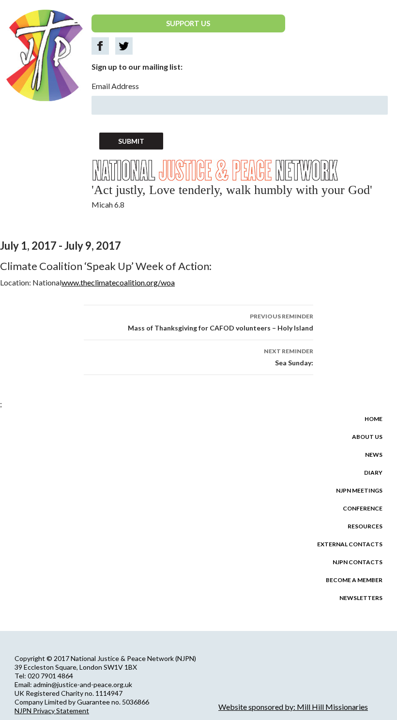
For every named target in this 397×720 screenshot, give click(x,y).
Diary (373, 472)
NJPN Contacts (357, 562)
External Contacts (349, 544)
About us (367, 436)
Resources (365, 526)
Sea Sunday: (288, 357)
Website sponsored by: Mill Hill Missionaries (293, 706)
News (373, 454)
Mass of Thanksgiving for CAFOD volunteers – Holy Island (220, 322)
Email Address (115, 85)
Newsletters (360, 597)
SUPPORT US (188, 23)
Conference (362, 508)
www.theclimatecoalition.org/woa (118, 282)
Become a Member (354, 580)
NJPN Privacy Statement (52, 710)
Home (373, 418)
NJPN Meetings (359, 490)
